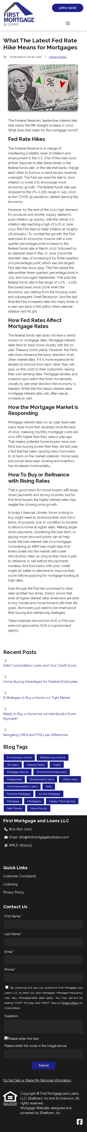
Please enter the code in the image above (35, 1046)
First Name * (13, 916)
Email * (9, 952)
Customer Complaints (19, 876)
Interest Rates (58, 57)
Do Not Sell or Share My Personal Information (37, 1080)
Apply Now (67, 8)
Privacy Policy (13, 892)
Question (11, 1016)
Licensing (10, 884)
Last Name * (13, 934)
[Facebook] (80, 1122)
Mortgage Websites (35, 1108)
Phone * (10, 969)
